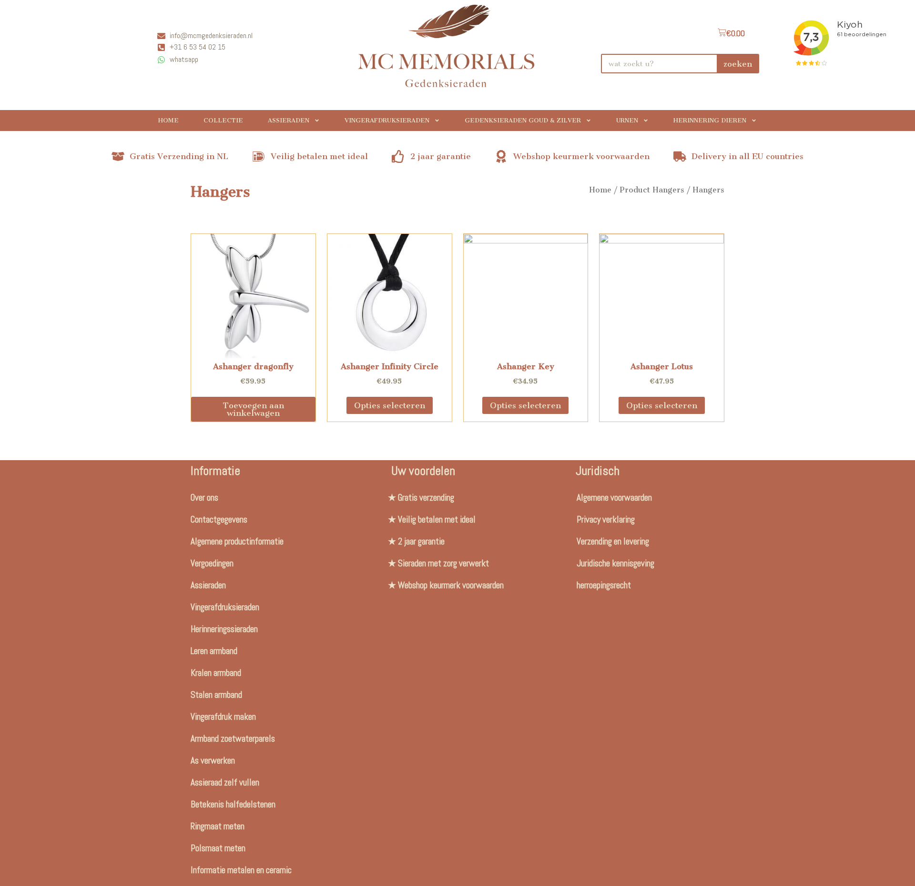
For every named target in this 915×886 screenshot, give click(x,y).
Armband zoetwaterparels (233, 739)
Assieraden (288, 120)
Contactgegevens (219, 519)
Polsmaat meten (218, 848)
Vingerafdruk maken (223, 717)
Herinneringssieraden (224, 629)
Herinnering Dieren (709, 120)
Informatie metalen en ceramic (241, 870)
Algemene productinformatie (237, 541)
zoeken (737, 64)
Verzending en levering (613, 541)
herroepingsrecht (604, 585)
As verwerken (213, 760)
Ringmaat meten (217, 826)
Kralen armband (216, 673)
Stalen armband (216, 695)
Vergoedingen (212, 563)
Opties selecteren (389, 405)
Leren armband (214, 651)
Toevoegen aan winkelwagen (253, 409)
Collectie (223, 120)
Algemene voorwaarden (614, 497)
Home (168, 120)
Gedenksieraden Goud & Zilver (523, 120)
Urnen (627, 120)
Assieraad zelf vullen (225, 782)
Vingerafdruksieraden (387, 120)
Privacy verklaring (606, 519)
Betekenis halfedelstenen (233, 804)
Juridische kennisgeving (615, 563)
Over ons (204, 497)
